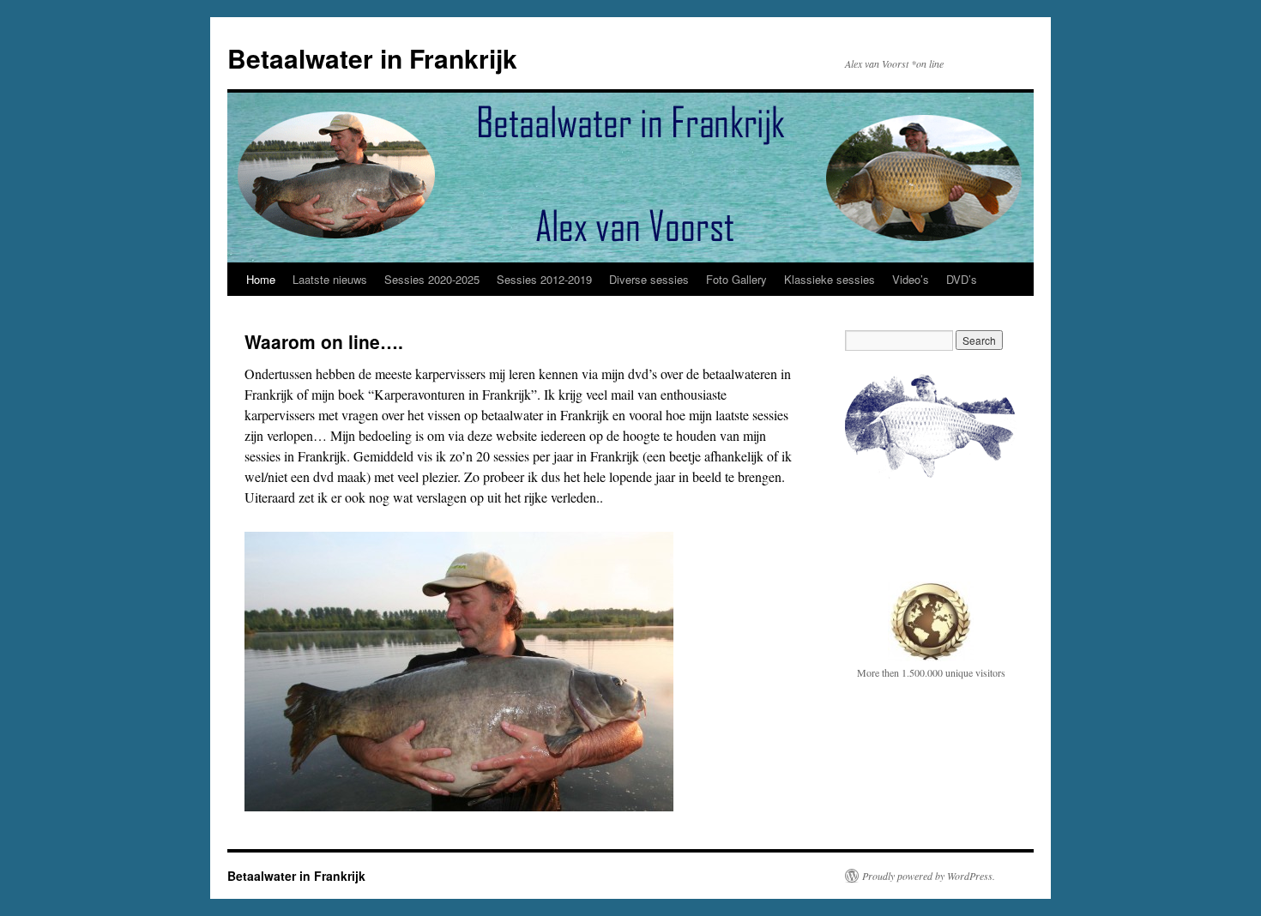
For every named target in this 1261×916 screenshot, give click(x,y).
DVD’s (961, 279)
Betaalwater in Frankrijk (372, 57)
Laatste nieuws (330, 279)
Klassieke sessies (829, 279)
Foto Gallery (736, 279)
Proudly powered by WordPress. (928, 876)
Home (260, 279)
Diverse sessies (649, 279)
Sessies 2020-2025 (432, 279)
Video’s (910, 279)
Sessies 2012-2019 (544, 279)
